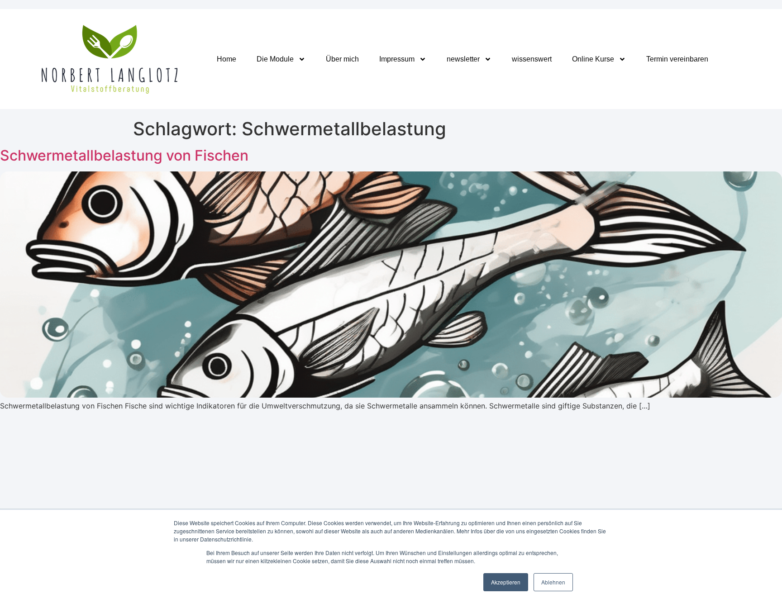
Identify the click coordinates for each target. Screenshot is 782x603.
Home (226, 59)
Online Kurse (593, 59)
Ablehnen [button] (553, 582)
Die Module (275, 59)
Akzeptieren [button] (505, 582)
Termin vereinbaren (677, 59)
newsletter (463, 59)
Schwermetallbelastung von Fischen (124, 155)
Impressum (397, 59)
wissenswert (532, 59)
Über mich (342, 59)
